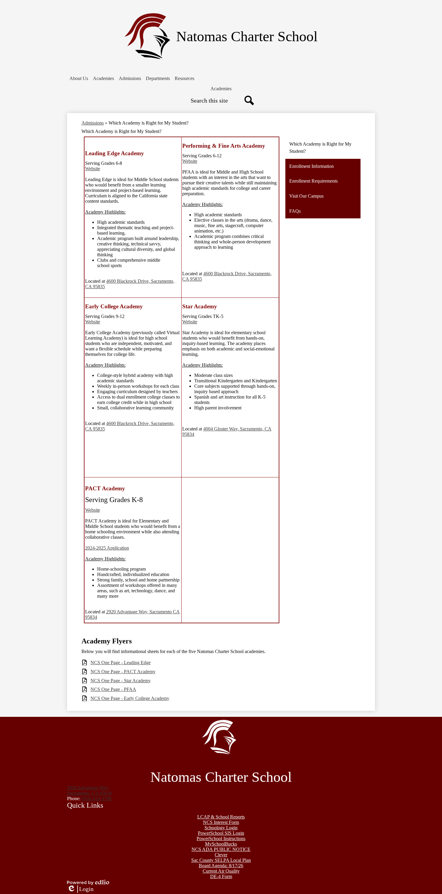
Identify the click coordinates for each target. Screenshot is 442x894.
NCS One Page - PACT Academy (123, 671)
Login (80, 889)
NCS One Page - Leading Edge (121, 662)
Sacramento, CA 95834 (89, 790)
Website (92, 168)
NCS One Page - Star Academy (121, 680)
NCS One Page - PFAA (113, 689)
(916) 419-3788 (96, 798)
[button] (79, 78)
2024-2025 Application (107, 547)
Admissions (92, 122)
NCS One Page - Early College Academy (130, 698)
